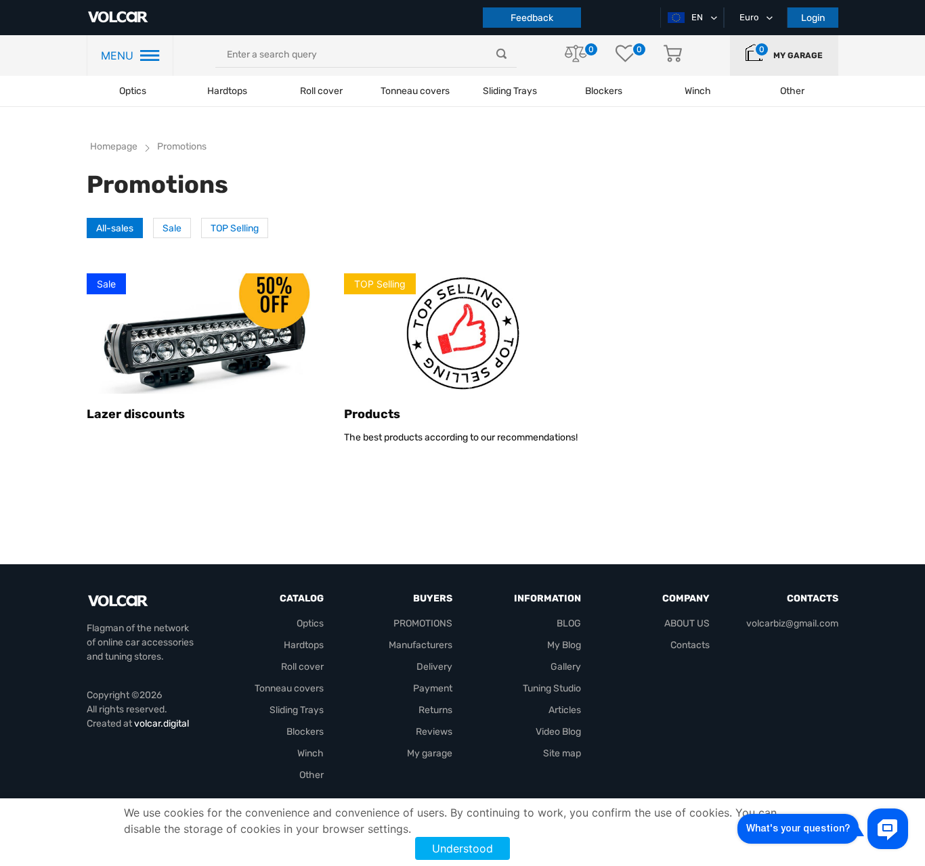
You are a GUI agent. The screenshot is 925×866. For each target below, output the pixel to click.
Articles (564, 710)
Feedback (532, 18)
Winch (310, 753)
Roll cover (321, 91)
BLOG (569, 623)
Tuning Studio (552, 688)
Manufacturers (420, 645)
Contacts (690, 645)
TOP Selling (235, 228)
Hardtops (227, 91)
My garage (798, 55)
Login (813, 18)
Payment (432, 688)
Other (311, 775)
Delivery (434, 667)
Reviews (434, 731)
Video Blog (558, 731)
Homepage (113, 146)
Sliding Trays (510, 91)
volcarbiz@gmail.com (792, 623)
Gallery (566, 667)
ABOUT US (687, 623)
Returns (435, 710)
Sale (172, 228)
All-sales (114, 228)
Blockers (305, 731)
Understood (462, 848)
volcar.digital (161, 723)
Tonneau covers (415, 91)
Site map (562, 753)
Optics (132, 91)
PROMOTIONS (422, 623)
